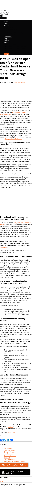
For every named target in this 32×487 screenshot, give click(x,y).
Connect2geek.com (19, 485)
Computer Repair (9, 450)
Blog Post (11, 432)
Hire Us (6, 54)
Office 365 (7, 458)
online (10, 427)
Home (6, 21)
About (6, 23)
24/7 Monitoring (9, 460)
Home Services (12, 29)
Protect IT (10, 27)
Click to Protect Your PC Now (14, 465)
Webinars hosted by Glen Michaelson (12, 472)
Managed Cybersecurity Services (14, 462)
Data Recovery (8, 454)
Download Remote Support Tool (18, 52)
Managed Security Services (13, 139)
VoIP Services (8, 448)
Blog (5, 39)
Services (6, 25)
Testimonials (8, 37)
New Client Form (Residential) (17, 46)
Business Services (13, 31)
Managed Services (10, 456)
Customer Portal (12, 50)
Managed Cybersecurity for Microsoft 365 (16, 34)
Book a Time (11, 44)
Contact (6, 41)
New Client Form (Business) (16, 48)
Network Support (9, 452)
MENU (4, 18)
